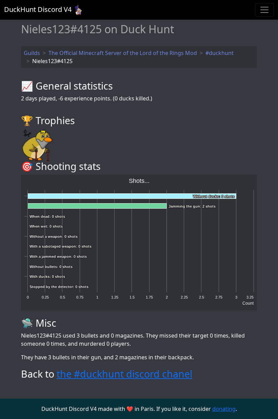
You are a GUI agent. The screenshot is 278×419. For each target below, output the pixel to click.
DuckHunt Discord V (38, 9)
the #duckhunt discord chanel (124, 373)
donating (224, 409)
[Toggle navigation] (264, 10)
